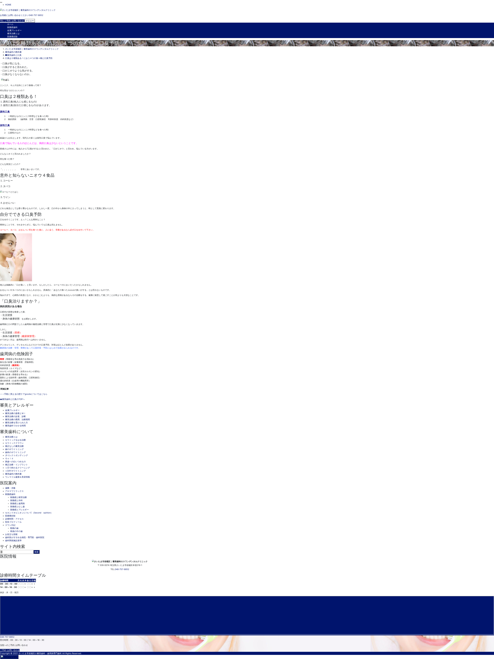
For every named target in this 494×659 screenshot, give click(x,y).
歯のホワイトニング (14, 449)
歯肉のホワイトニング (15, 452)
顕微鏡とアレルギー (19, 509)
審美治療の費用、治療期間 (17, 419)
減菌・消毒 (10, 488)
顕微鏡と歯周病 (17, 503)
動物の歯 (14, 528)
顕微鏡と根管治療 (18, 497)
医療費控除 (12, 36)
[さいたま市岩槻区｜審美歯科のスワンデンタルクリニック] (28, 9)
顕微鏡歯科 (12, 27)
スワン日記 (10, 525)
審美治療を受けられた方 (16, 422)
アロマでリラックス (14, 491)
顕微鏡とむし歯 (17, 506)
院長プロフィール (13, 522)
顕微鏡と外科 (16, 500)
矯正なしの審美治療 (14, 446)
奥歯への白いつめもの (15, 461)
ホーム (10, 24)
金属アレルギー (14, 30)
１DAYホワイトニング (15, 470)
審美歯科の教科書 (13, 474)
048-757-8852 (122, 569)
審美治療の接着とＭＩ (15, 413)
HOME (8, 4)
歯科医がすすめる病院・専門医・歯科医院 (24, 537)
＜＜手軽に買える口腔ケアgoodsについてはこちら (23, 394)
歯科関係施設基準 (13, 540)
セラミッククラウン (14, 443)
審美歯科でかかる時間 (15, 425)
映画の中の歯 (16, 531)
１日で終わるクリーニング (17, 467)
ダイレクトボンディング (16, 455)
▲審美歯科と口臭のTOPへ (12, 399)
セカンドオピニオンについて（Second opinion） (29, 512)
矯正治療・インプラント (16, 464)
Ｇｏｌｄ (9, 458)
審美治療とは (13, 33)
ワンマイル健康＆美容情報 (17, 477)
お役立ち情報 (11, 534)
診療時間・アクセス (14, 519)
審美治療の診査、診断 (15, 416)
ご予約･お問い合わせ (10, 650)
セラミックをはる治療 (15, 440)
